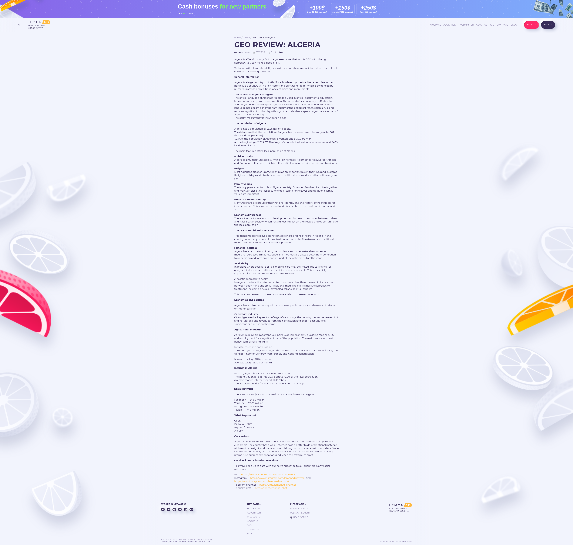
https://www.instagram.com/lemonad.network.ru (263, 481)
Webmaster (466, 25)
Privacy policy (299, 509)
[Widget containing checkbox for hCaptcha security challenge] (279, 310)
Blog (514, 25)
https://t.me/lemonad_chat (270, 488)
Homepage (435, 25)
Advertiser (450, 25)
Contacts (502, 25)
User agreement (300, 513)
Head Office (300, 517)
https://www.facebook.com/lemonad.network (268, 474)
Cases (246, 38)
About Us (481, 25)
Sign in (548, 25)
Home (237, 38)
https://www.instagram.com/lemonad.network (277, 478)
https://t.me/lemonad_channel (277, 485)
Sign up (531, 25)
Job (492, 25)
